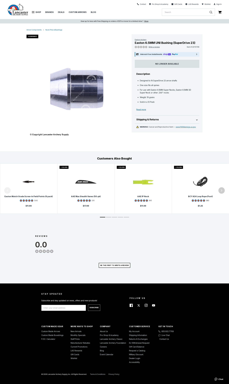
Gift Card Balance (136, 347)
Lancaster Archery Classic (111, 339)
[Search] (212, 12)
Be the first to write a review (114, 265)
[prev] (7, 190)
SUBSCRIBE (94, 308)
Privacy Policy (114, 374)
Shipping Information (138, 335)
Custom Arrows (78, 12)
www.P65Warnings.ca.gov (186, 127)
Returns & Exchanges (138, 339)
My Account (134, 331)
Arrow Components (34, 30)
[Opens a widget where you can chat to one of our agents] (219, 379)
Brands (49, 12)
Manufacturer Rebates (80, 343)
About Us (104, 331)
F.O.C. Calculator (48, 339)
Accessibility (134, 362)
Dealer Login (134, 358)
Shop (38, 12)
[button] (0, 190)
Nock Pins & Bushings (53, 30)
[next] (221, 190)
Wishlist (207, 4)
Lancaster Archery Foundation (113, 343)
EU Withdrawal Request (139, 343)
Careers (103, 347)
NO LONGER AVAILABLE (167, 64)
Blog (93, 12)
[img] (136, 47)
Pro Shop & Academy (109, 335)
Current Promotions (79, 347)
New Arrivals (76, 331)
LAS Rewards (76, 350)
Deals (61, 12)
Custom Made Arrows (50, 331)
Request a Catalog (137, 350)
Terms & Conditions (97, 374)
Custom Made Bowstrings (52, 335)
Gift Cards (75, 354)
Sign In (219, 4)
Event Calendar (106, 354)
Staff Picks (75, 339)
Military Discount (136, 354)
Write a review (154, 47)
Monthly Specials (78, 335)
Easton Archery (140, 40)
